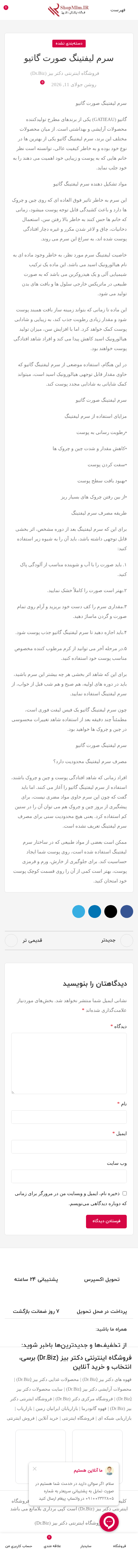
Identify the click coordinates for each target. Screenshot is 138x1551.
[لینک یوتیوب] (75, 1329)
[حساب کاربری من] (20, 10)
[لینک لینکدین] (94, 911)
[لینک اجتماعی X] (110, 911)
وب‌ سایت (117, 1163)
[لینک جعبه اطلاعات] (102, 1267)
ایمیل (119, 1133)
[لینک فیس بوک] (126, 911)
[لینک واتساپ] (67, 1329)
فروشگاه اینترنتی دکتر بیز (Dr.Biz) (64, 73)
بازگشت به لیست (69, 940)
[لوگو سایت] (69, 9)
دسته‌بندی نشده (69, 43)
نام (122, 1103)
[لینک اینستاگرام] (83, 1329)
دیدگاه (118, 1026)
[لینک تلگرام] (78, 911)
